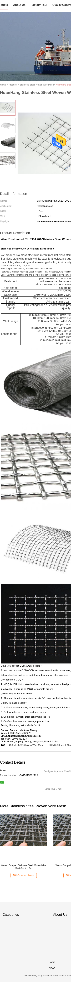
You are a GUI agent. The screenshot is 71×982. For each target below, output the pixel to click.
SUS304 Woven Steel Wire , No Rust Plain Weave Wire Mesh (23, 867)
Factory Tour (39, 4)
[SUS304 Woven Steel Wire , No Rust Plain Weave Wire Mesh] (23, 837)
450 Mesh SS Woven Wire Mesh (26, 745)
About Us (19, 4)
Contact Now (25, 875)
